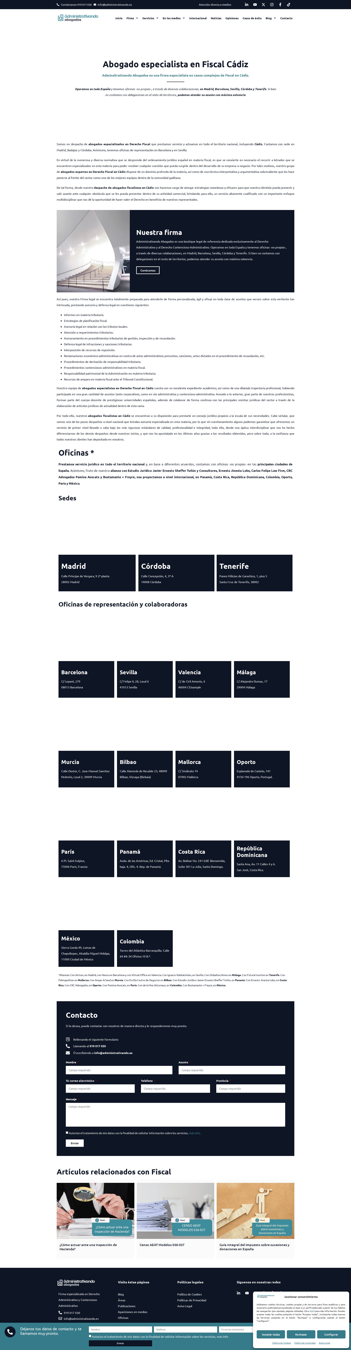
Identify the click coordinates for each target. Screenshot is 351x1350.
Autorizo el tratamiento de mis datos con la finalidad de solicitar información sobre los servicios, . (135, 1133)
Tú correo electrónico (80, 1081)
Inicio (118, 18)
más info (194, 1133)
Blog (269, 18)
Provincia (222, 1081)
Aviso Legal (324, 1342)
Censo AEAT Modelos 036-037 (162, 1245)
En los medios (172, 18)
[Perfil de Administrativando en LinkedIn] (247, 4)
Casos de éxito (252, 18)
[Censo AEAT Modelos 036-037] (175, 1211)
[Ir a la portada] (80, 18)
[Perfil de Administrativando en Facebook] (281, 4)
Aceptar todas (271, 1334)
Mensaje (71, 1099)
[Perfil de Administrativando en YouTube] (256, 4)
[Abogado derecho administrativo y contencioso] (266, 1297)
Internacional (198, 18)
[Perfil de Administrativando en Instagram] (272, 4)
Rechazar (301, 1334)
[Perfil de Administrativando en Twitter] (264, 4)
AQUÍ (312, 1311)
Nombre (71, 1062)
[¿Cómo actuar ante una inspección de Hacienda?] (95, 1211)
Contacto (286, 18)
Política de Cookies (281, 1342)
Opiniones (232, 18)
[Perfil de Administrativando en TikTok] (289, 4)
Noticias (216, 18)
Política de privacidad (305, 1342)
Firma (130, 18)
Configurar (331, 1334)
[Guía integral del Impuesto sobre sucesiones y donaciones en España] (255, 1211)
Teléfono (147, 1081)
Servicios (148, 18)
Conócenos (147, 270)
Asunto (184, 1062)
